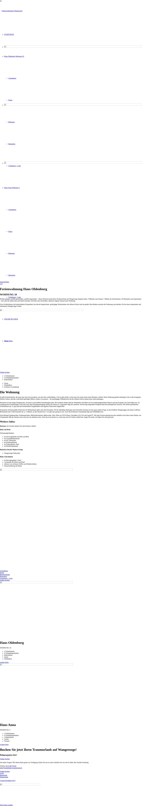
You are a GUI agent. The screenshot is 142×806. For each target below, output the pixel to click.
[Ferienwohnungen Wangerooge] (11, 11)
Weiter (7, 282)
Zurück (2, 282)
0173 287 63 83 (11, 766)
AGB (2, 773)
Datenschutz (4, 777)
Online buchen (5, 771)
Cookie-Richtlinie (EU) (7, 780)
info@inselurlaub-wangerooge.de (11, 768)
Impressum (3, 775)
